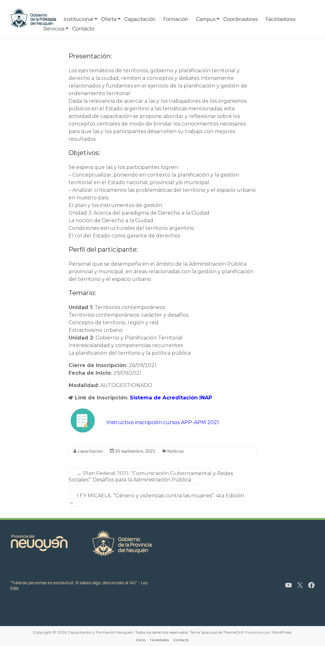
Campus (206, 19)
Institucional (78, 19)
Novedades (159, 639)
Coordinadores (240, 19)
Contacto (83, 28)
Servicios (53, 28)
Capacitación (140, 19)
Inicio (49, 19)
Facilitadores (280, 19)
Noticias (175, 451)
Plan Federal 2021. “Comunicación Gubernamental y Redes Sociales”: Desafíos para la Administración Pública (151, 476)
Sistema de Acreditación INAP (171, 398)
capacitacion (90, 451)
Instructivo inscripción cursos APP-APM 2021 (162, 422)
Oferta (108, 19)
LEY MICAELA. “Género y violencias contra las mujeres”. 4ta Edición (156, 499)
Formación (175, 19)
